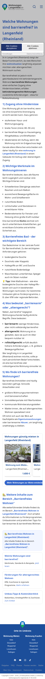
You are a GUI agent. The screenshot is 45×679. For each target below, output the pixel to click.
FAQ (12, 665)
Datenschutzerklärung (34, 54)
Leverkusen (11, 649)
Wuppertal (11, 646)
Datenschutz (29, 670)
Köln (11, 640)
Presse (19, 665)
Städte (40, 665)
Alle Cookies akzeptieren (11, 47)
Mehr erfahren (22, 585)
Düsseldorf (11, 643)
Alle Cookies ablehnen (32, 47)
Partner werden (30, 665)
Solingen (11, 652)
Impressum (17, 670)
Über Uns (7, 670)
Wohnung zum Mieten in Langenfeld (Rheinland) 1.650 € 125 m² (17, 465)
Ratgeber (5, 665)
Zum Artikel (10, 600)
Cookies (39, 670)
